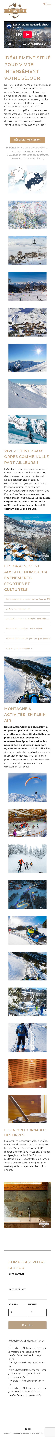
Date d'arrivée (16, 1274)
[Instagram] (29, 1429)
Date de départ (17, 1289)
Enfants (32, 1304)
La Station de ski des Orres (19, 469)
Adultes (13, 1304)
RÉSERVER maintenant (27, 139)
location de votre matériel (28, 151)
